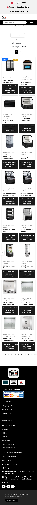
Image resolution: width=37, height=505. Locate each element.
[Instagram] (8, 486)
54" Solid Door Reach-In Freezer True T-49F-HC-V (27, 339)
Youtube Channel (9, 448)
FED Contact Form (9, 457)
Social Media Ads (8, 444)
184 (35, 354)
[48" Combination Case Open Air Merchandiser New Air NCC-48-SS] (10, 178)
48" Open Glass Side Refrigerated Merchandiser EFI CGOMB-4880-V (9, 230)
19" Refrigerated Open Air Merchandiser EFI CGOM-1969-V (27, 267)
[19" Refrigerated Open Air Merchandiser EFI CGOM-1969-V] (27, 251)
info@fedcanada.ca (20, 11)
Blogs (5, 433)
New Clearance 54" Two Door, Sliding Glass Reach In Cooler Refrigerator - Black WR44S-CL (9, 81)
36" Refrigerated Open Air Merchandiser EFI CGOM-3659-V (27, 230)
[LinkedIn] (13, 486)
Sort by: (18, 40)
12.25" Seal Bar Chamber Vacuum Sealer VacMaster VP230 (26, 83)
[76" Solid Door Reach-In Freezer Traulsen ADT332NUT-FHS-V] (10, 324)
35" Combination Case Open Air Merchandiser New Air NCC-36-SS (26, 194)
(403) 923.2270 (20, 3)
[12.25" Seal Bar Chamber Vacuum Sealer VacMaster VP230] (27, 65)
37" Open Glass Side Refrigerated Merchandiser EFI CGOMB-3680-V (9, 267)
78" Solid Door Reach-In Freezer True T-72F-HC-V (9, 303)
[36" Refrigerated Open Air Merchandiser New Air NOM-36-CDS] (27, 142)
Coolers (23, 116)
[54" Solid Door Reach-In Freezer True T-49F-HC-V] (27, 324)
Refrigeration (7, 78)
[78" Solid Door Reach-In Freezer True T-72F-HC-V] (10, 288)
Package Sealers (26, 79)
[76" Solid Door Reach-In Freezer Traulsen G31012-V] (27, 288)
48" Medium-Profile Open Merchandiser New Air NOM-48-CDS (27, 119)
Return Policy (7, 420)
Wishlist (5, 429)
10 (28, 354)
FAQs (5, 437)
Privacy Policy (8, 413)
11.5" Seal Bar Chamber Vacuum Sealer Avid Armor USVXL (8, 121)
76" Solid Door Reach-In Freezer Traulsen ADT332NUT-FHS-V (10, 339)
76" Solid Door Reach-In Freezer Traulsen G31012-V (27, 303)
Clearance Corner (9, 76)
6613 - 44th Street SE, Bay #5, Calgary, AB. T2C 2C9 (19, 472)
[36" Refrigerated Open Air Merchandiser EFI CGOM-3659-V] (27, 215)
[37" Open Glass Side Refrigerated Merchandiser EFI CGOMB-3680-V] (10, 251)
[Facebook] (4, 486)
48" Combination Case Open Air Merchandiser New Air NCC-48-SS (9, 194)
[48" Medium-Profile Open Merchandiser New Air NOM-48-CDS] (27, 104)
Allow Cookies (11, 500)
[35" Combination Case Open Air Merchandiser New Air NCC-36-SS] (27, 178)
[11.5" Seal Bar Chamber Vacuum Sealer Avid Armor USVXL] (10, 104)
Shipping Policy (8, 406)
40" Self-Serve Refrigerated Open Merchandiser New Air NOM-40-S (9, 157)
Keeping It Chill (25, 114)
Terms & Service (8, 417)
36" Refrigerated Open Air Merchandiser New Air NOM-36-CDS (27, 157)
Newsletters (7, 440)
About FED (7, 460)
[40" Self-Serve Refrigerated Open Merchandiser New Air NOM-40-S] (10, 142)
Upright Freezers (9, 300)
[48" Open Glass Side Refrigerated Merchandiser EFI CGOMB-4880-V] (10, 215)
